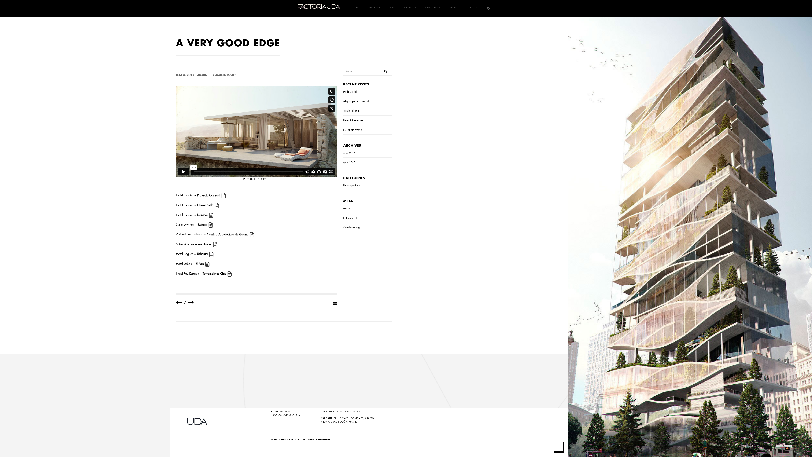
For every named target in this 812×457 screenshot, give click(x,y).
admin (202, 75)
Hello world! (350, 92)
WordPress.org (351, 227)
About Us (410, 7)
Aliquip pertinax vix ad (356, 101)
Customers (432, 7)
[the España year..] (179, 302)
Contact (471, 7)
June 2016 (349, 153)
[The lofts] (191, 302)
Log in (346, 208)
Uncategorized (351, 185)
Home (355, 7)
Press (453, 7)
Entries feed (350, 218)
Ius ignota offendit (353, 130)
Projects (374, 7)
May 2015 (349, 162)
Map (392, 7)
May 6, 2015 (185, 75)
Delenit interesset (353, 120)
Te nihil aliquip (351, 111)
